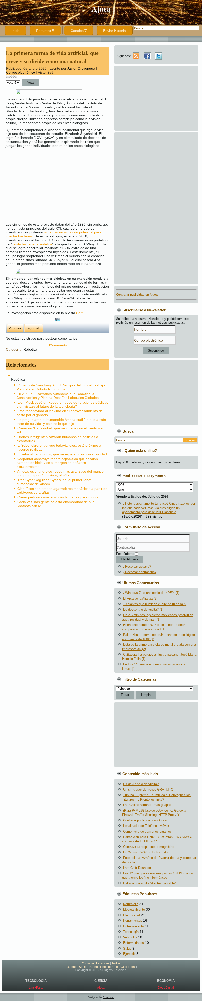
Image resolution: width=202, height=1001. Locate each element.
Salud (127, 948)
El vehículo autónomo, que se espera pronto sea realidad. (62, 454)
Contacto (88, 963)
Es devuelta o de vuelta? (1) (143, 609)
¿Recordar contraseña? (139, 572)
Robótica (30, 349)
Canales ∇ (79, 31)
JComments (57, 345)
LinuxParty (36, 987)
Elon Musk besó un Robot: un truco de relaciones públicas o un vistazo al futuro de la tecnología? (62, 404)
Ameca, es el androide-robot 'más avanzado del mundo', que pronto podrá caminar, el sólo (61, 473)
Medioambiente (134, 909)
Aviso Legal (127, 966)
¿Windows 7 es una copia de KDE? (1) (151, 593)
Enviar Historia (114, 31)
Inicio (16, 31)
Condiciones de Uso (104, 966)
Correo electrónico (21, 72)
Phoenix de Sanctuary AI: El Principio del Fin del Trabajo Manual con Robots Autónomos (61, 387)
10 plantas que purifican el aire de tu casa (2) (155, 604)
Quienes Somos (77, 966)
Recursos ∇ (45, 31)
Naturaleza (130, 904)
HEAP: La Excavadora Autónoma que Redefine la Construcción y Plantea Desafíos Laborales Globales (58, 396)
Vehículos (130, 937)
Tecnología (131, 932)
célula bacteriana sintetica (32, 244)
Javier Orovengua (81, 68)
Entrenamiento (133, 926)
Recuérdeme (125, 554)
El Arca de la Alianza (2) (140, 598)
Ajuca (101, 8)
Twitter (116, 963)
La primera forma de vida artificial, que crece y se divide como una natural (52, 57)
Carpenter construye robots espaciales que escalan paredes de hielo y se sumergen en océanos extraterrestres (57, 463)
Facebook (102, 963)
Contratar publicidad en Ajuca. (137, 294)
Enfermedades (133, 943)
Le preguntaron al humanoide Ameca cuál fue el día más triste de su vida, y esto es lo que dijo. (61, 422)
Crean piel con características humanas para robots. (58, 497)
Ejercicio (129, 954)
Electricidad (131, 915)
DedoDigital (166, 987)
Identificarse (129, 559)
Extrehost (108, 997)
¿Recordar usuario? (137, 566)
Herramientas (132, 920)
